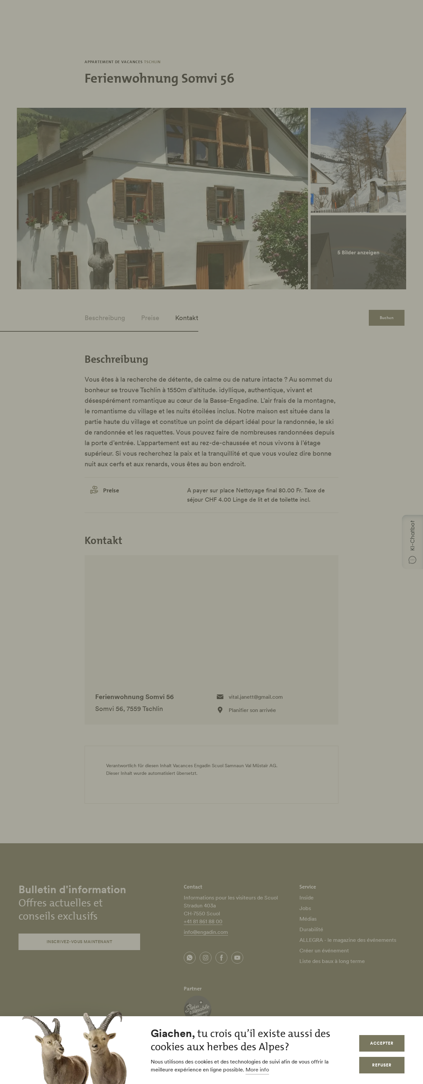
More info (257, 1069)
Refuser (382, 1065)
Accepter (382, 1043)
